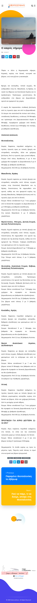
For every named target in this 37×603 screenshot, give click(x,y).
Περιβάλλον (17, 458)
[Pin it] (14, 56)
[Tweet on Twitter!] (6, 56)
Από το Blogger (19, 576)
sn (2, 52)
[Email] (18, 56)
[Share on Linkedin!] (10, 56)
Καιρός (10, 458)
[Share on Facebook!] (3, 56)
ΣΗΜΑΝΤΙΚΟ (26, 458)
